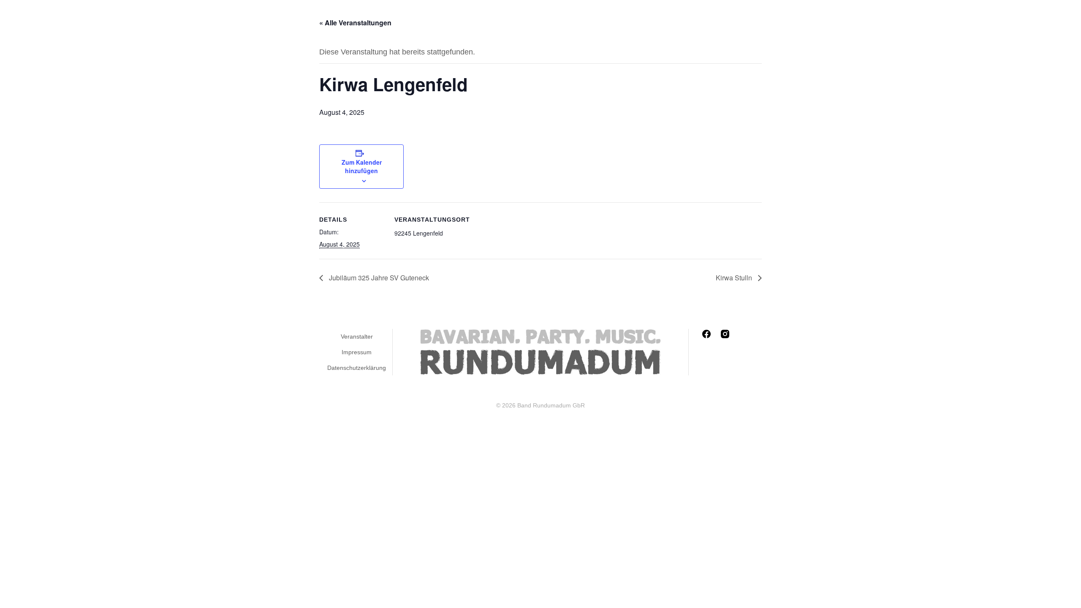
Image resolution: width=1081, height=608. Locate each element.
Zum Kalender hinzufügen (362, 166)
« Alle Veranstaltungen (355, 22)
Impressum (357, 352)
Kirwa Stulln (735, 277)
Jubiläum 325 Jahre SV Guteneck (378, 277)
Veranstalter (357, 336)
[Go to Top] (1068, 595)
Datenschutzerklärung (356, 367)
